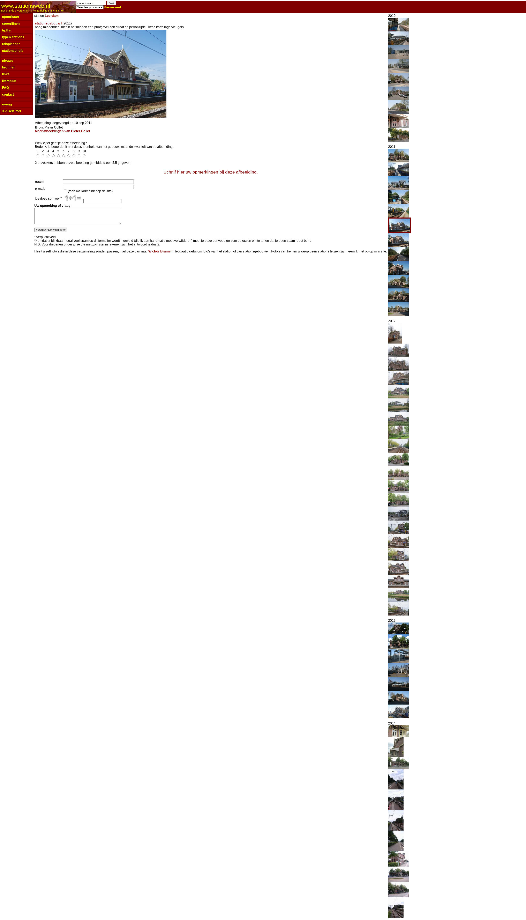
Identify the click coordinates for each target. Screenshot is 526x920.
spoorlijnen (11, 23)
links (5, 74)
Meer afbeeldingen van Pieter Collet (62, 131)
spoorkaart (10, 17)
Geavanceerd (112, 7)
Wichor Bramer (160, 251)
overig (7, 104)
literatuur (9, 81)
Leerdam (52, 15)
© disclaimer (11, 111)
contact (8, 94)
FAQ (5, 87)
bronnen (8, 67)
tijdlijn (6, 30)
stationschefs (12, 50)
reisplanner (11, 44)
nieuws (7, 60)
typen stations (13, 37)
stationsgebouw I (48, 23)
